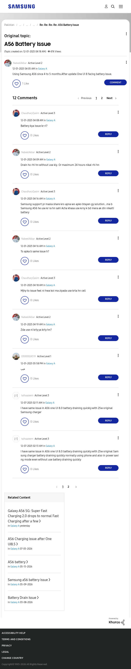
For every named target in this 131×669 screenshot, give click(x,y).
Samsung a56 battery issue (28, 580)
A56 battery (17, 562)
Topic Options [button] (120, 33)
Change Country (12, 658)
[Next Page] (75, 486)
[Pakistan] (21, 6)
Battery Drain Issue (22, 598)
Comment (115, 82)
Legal (5, 651)
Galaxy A (42, 68)
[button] (121, 62)
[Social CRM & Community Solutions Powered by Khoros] (116, 621)
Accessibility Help (13, 633)
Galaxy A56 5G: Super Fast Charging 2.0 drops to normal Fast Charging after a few (33, 516)
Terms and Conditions (16, 639)
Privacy (7, 645)
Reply (108, 134)
